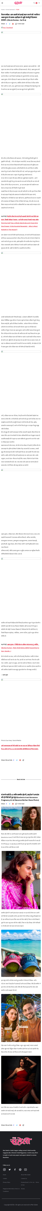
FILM (17, 9)
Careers (5, 1178)
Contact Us (24, 1178)
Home (4, 1175)
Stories (23, 1189)
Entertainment (10, 9)
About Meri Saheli (25, 1175)
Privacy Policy (6, 1182)
